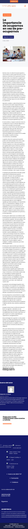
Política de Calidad (20, 526)
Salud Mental (7, 15)
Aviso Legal (8, 525)
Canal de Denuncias (8, 526)
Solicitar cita (14, 1)
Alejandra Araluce (8, 37)
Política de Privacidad (17, 525)
